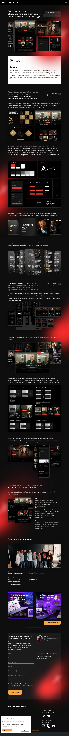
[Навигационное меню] (66, 3)
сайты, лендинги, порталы (53, 12)
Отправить (15, 692)
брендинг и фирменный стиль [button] (52, 15)
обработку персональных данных (21, 685)
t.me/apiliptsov (42, 658)
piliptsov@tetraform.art (44, 656)
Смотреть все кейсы (52, 622)
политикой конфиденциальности (11, 721)
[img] (59, 94)
